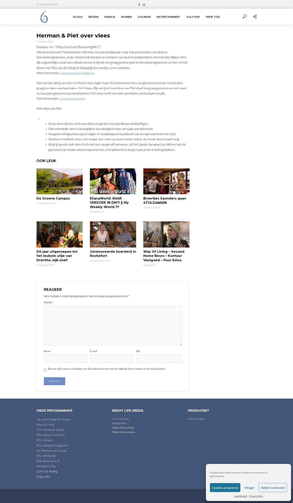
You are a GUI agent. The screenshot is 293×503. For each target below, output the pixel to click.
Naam (47, 351)
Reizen (93, 16)
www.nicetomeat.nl (72, 98)
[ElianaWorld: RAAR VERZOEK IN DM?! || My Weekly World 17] (113, 181)
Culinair (144, 16)
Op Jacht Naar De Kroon (53, 419)
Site (138, 351)
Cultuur (193, 16)
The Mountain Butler (50, 429)
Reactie (48, 302)
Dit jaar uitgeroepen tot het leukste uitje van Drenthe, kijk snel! (56, 256)
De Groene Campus (53, 198)
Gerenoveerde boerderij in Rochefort (113, 254)
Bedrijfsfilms (119, 423)
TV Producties (120, 418)
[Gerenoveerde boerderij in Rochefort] (113, 234)
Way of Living (45, 424)
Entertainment (168, 16)
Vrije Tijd (212, 16)
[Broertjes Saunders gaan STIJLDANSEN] (166, 181)
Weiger (250, 487)
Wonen (126, 16)
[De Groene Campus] (59, 181)
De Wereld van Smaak (51, 450)
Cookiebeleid (240, 495)
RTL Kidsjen (44, 440)
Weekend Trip (46, 466)
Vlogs (78, 16)
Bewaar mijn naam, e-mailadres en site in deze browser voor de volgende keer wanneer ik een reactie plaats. (107, 368)
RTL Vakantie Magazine (52, 445)
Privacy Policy (256, 495)
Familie (109, 16)
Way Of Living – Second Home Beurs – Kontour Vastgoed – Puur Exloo (163, 256)
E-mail (93, 351)
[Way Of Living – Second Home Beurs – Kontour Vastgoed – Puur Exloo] (166, 234)
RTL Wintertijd (46, 456)
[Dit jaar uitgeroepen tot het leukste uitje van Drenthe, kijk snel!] (59, 234)
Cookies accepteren (225, 487)
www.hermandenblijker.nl (77, 73)
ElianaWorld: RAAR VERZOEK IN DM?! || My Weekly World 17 (109, 202)
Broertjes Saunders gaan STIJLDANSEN (164, 200)
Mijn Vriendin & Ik (48, 461)
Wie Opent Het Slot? (50, 435)
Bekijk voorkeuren (273, 487)
